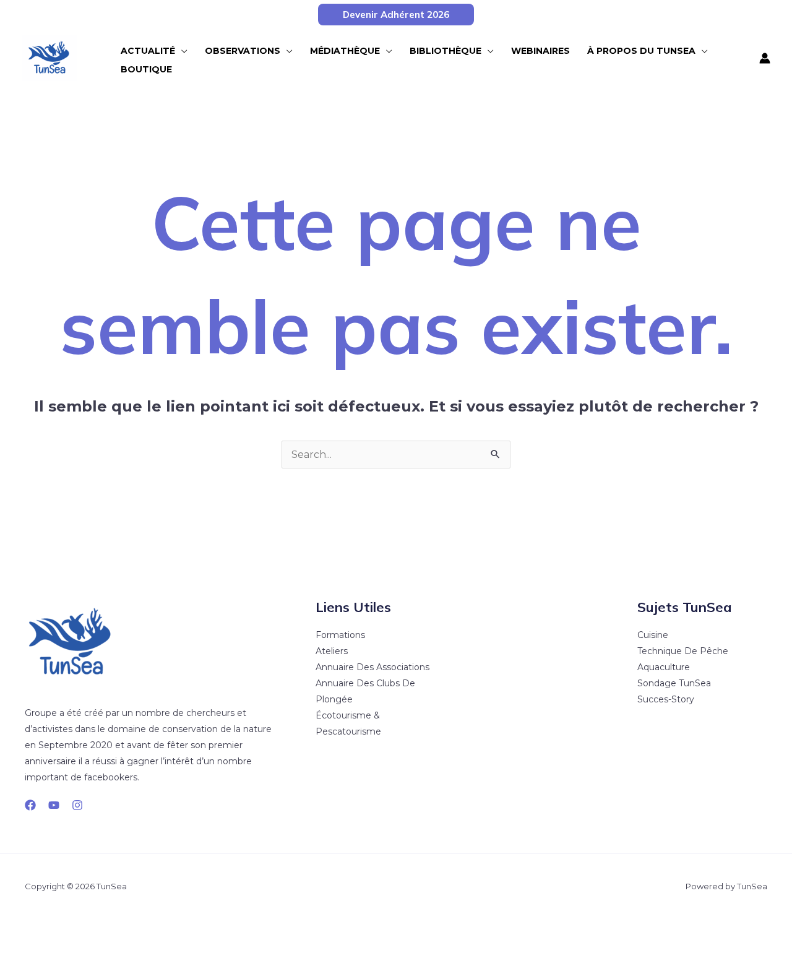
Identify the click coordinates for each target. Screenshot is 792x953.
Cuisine (652, 634)
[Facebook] (30, 805)
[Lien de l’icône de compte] (764, 58)
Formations (340, 634)
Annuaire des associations (372, 667)
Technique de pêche (682, 651)
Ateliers (332, 651)
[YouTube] (53, 805)
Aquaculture (663, 667)
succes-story (665, 699)
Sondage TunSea (674, 683)
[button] (396, 14)
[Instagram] (77, 805)
